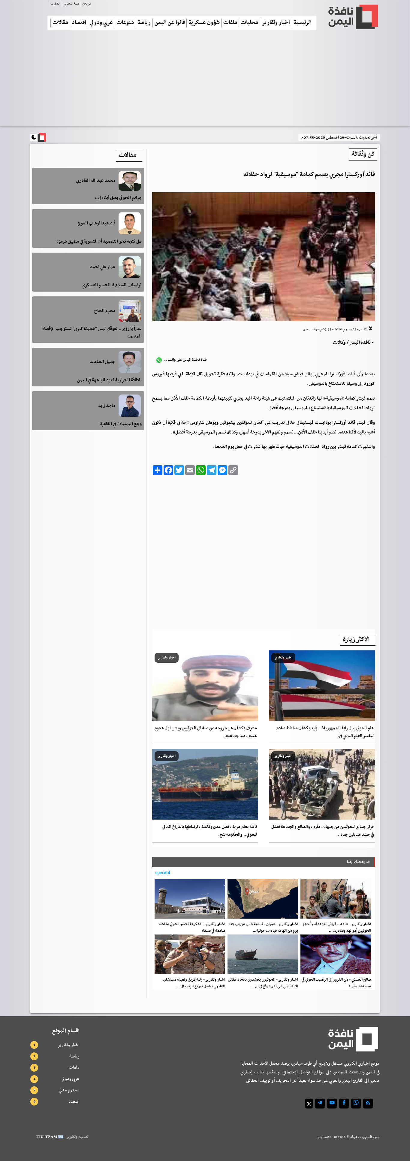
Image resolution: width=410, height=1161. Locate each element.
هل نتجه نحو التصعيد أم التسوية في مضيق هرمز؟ (99, 241)
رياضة (144, 23)
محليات (249, 23)
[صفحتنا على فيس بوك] (344, 1103)
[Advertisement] (205, 81)
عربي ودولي (101, 23)
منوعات (125, 23)
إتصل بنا (55, 3)
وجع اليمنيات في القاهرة (121, 424)
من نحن (87, 3)
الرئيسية (303, 23)
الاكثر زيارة (356, 639)
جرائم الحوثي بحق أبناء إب (118, 198)
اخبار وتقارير (276, 23)
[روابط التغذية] (368, 1103)
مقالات (60, 23)
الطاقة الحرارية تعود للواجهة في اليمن (109, 380)
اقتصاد (79, 23)
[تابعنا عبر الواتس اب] (356, 1103)
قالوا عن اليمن (170, 23)
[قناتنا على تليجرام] (320, 1103)
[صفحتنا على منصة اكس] (309, 1103)
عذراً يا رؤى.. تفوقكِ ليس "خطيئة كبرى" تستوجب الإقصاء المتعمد (92, 332)
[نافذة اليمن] (353, 17)
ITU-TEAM (46, 1136)
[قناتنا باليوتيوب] (332, 1103)
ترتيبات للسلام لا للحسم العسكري (112, 285)
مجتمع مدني (69, 1090)
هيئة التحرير (71, 3)
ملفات (230, 23)
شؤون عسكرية (204, 23)
